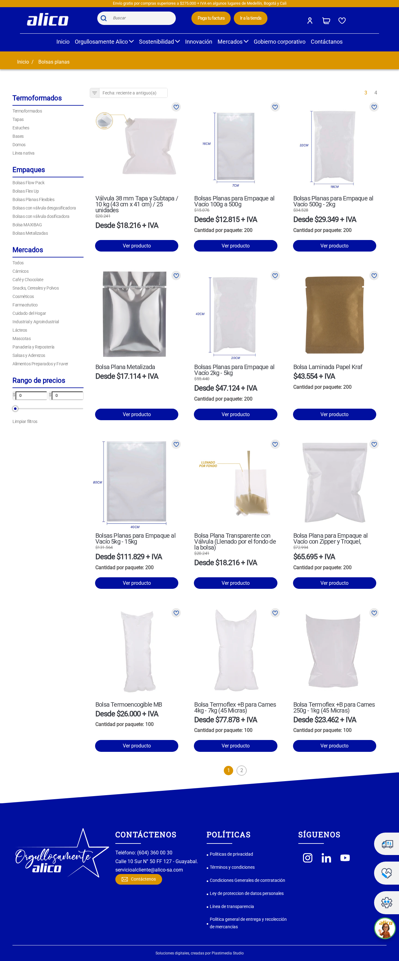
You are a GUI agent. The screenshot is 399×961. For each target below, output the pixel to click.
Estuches (20, 127)
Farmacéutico (25, 304)
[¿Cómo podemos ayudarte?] (385, 928)
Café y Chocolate (27, 279)
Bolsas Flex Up (25, 191)
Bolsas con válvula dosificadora (41, 216)
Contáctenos (143, 879)
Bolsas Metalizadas (30, 233)
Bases (18, 136)
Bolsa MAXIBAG (27, 224)
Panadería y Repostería (33, 346)
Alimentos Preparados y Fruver (40, 363)
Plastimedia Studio (228, 953)
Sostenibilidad (157, 41)
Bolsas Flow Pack (28, 182)
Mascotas (21, 338)
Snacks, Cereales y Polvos (35, 288)
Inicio (63, 41)
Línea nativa (23, 153)
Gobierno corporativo (279, 41)
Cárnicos (20, 271)
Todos (18, 262)
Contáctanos (327, 41)
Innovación (198, 41)
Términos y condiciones (232, 867)
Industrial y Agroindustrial (35, 321)
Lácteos (19, 330)
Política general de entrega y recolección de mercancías (248, 923)
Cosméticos (23, 296)
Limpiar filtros (24, 421)
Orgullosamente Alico (102, 41)
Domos (19, 144)
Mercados (231, 41)
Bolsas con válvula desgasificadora (44, 207)
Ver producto (137, 246)
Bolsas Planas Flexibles (33, 199)
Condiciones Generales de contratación (247, 880)
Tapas (18, 119)
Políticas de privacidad (231, 854)
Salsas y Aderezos (28, 355)
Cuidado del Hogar (29, 313)
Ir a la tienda (250, 18)
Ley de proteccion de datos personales (247, 893)
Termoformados (27, 110)
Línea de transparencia (232, 906)
